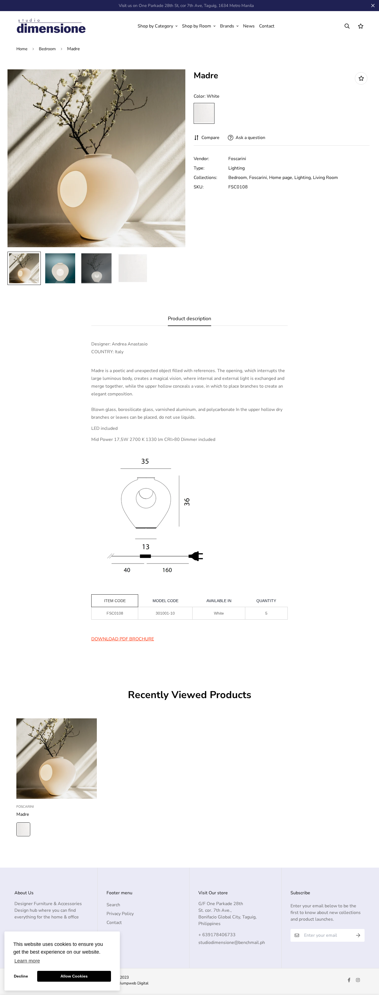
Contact (266, 26)
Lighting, (303, 178)
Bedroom (47, 49)
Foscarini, (258, 178)
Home (21, 49)
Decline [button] (21, 976)
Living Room (325, 178)
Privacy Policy (120, 914)
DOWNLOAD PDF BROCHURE (122, 639)
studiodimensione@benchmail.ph (231, 943)
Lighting (236, 168)
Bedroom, (238, 178)
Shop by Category (155, 26)
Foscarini (237, 159)
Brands (227, 26)
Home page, (281, 178)
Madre (22, 814)
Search (113, 905)
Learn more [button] (27, 961)
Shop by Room (196, 26)
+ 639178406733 (217, 935)
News (249, 26)
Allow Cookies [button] (74, 976)
